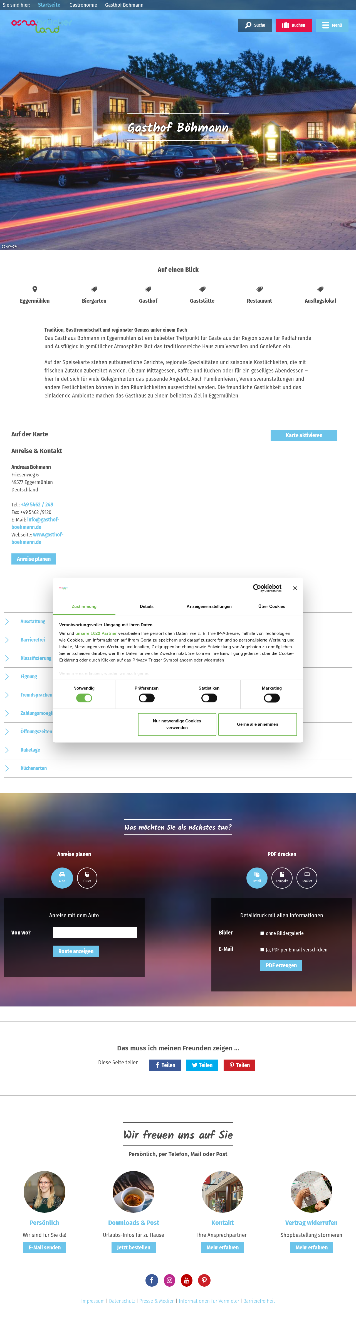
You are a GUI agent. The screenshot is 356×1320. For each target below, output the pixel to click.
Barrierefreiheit (259, 1301)
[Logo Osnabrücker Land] (42, 26)
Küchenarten (34, 768)
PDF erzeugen (281, 965)
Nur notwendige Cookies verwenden (177, 724)
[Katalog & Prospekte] (133, 1192)
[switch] (147, 697)
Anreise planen (34, 559)
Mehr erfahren (223, 1247)
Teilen (168, 1065)
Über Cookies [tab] (271, 606)
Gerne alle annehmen (257, 724)
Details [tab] (147, 606)
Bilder (226, 932)
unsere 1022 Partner (96, 633)
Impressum (93, 1301)
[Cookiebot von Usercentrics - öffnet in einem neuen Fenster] (257, 588)
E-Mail (226, 949)
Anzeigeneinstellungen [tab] (209, 606)
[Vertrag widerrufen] (311, 1192)
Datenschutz (122, 1301)
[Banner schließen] (295, 588)
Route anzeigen (75, 951)
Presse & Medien (157, 1301)
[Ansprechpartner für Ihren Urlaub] (222, 1192)
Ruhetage (30, 750)
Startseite (49, 5)
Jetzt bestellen (133, 1247)
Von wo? (21, 932)
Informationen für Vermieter (209, 1301)
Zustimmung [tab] (84, 606)
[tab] (62, 878)
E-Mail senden (45, 1247)
